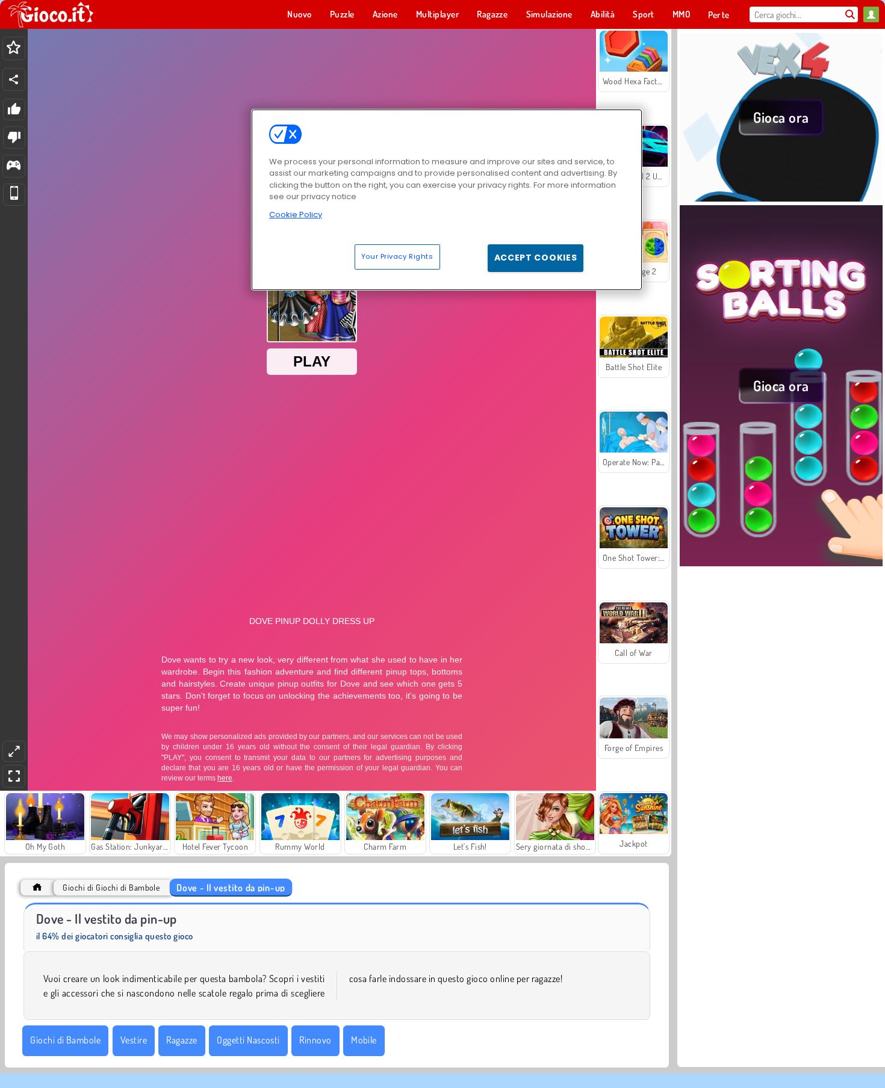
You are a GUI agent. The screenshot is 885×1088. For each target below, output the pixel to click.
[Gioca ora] (781, 198)
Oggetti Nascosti (248, 1040)
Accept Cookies (535, 258)
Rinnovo (315, 1040)
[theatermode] (13, 751)
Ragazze (181, 1040)
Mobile (364, 1040)
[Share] (13, 79)
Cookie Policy (295, 214)
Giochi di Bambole (65, 1040)
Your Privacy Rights (397, 256)
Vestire (133, 1040)
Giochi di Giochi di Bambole (111, 887)
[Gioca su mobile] (14, 195)
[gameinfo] (13, 166)
